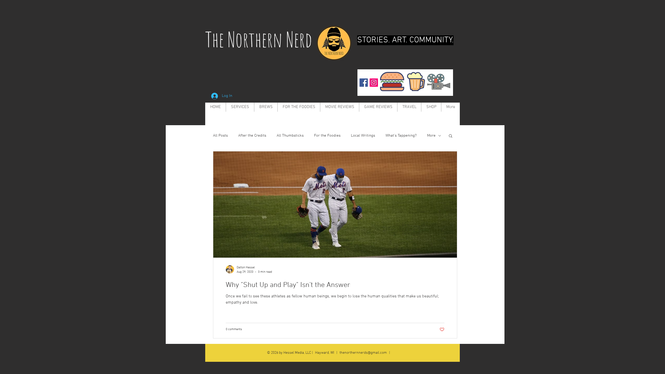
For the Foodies (327, 135)
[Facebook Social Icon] (364, 82)
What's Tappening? (401, 135)
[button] (450, 136)
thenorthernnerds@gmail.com (363, 353)
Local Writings (363, 135)
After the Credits (252, 135)
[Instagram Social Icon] (374, 82)
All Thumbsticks (290, 135)
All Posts (220, 135)
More (431, 135)
